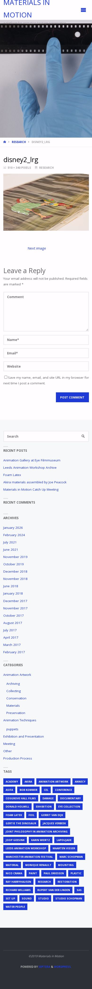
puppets (12, 729)
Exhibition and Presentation (23, 736)
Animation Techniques (19, 720)
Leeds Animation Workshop (26, 848)
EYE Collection (69, 806)
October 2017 (13, 615)
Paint (33, 873)
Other (7, 751)
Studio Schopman (68, 898)
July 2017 (10, 630)
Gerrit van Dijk (52, 815)
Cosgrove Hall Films (21, 798)
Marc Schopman (71, 856)
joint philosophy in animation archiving (37, 831)
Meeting (9, 744)
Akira (28, 781)
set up (10, 898)
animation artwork (53, 781)
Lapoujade (64, 840)
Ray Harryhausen (18, 881)
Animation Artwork (17, 675)
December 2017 (15, 601)
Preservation (15, 713)
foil (31, 815)
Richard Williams (18, 890)
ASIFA (9, 790)
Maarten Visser (64, 848)
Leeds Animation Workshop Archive (30, 467)
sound (27, 898)
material (12, 865)
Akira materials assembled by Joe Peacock (35, 482)
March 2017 (12, 645)
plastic (76, 873)
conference (63, 790)
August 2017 (12, 623)
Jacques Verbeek (54, 823)
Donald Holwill (17, 806)
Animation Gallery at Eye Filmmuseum (31, 460)
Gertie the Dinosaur (21, 823)
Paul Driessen (54, 873)
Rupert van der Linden (53, 890)
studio (43, 898)
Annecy (80, 781)
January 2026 (13, 527)
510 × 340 (14, 168)
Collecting (13, 691)
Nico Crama (14, 873)
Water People (15, 906)
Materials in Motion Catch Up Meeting (31, 489)
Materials (13, 705)
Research (19, 142)
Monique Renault (38, 865)
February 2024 (14, 535)
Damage (48, 798)
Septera (44, 966)
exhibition (44, 806)
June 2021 (10, 549)
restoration (67, 881)
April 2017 (10, 637)
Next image (37, 248)
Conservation (16, 698)
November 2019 (15, 557)
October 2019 (13, 564)
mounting (66, 865)
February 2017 (14, 652)
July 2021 (10, 542)
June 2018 (10, 586)
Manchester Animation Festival (29, 856)
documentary (70, 798)
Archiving (13, 683)
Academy (12, 781)
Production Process (17, 758)
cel (46, 790)
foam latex (14, 815)
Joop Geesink (15, 840)
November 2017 (15, 608)
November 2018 (15, 579)
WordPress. (62, 966)
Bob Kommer (28, 790)
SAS (79, 890)
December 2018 (15, 571)
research (44, 881)
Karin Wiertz (40, 840)
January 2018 (13, 593)
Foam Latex (12, 475)
